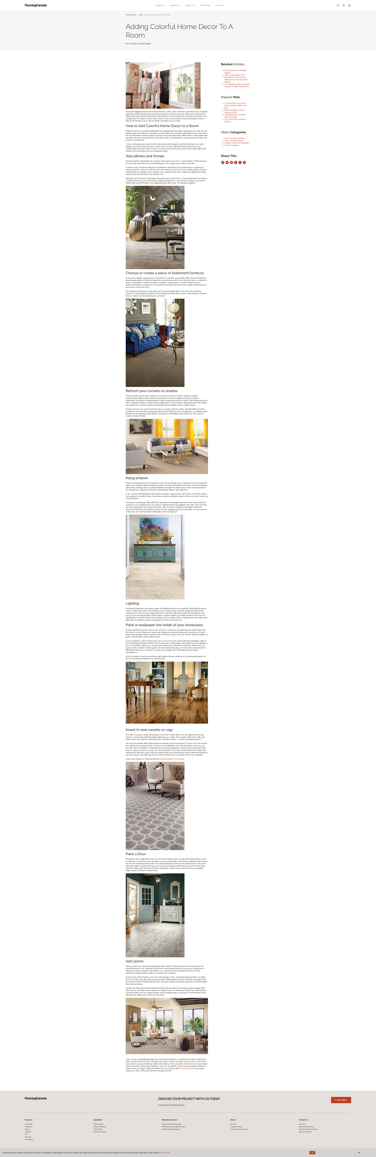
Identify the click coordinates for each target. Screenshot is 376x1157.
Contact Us (219, 5)
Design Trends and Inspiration (236, 143)
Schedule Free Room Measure (308, 1129)
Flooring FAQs (97, 1129)
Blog (140, 15)
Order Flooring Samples (306, 1126)
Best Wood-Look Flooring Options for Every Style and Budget (235, 79)
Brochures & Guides (99, 1132)
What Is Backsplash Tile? (234, 75)
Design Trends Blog (99, 1126)
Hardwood (28, 1126)
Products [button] (159, 5)
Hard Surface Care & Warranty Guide (173, 1126)
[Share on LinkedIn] (244, 162)
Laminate (28, 1132)
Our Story (233, 1124)
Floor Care (28, 1137)
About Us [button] (189, 5)
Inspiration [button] (174, 5)
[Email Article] (222, 162)
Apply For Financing (305, 1132)
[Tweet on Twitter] (240, 162)
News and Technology (233, 141)
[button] (338, 5)
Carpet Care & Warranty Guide (171, 1124)
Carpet (27, 1129)
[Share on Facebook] (235, 162)
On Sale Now (29, 1139)
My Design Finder (186, 1068)
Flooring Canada (131, 15)
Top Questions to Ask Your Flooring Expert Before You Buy (235, 105)
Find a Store (205, 5)
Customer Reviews (236, 1126)
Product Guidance (231, 145)
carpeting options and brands (172, 759)
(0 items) (349, 5)
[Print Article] (227, 162)
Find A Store (342, 1100)
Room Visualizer (98, 1124)
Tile (26, 1134)
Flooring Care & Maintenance (171, 1129)
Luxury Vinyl (29, 1124)
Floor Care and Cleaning (234, 138)
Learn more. (165, 1153)
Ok (312, 1152)
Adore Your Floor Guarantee (239, 1129)
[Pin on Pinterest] (231, 162)
